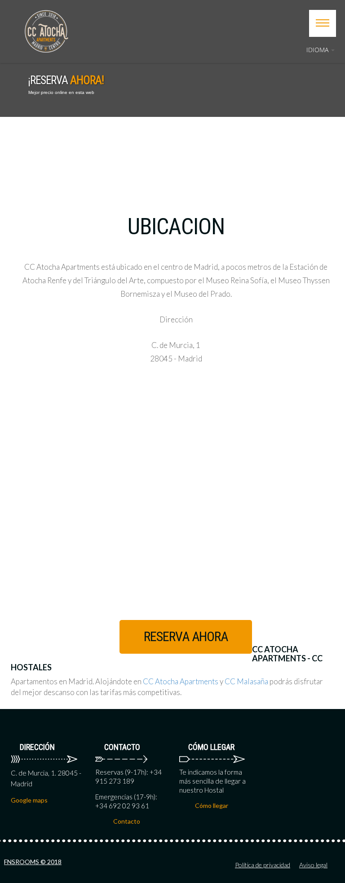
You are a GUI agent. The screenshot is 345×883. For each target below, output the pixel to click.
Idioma (318, 49)
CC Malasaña (246, 681)
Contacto (126, 821)
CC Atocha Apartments (180, 681)
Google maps (29, 800)
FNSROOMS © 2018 (33, 861)
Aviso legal (313, 865)
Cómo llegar (211, 805)
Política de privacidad (262, 865)
